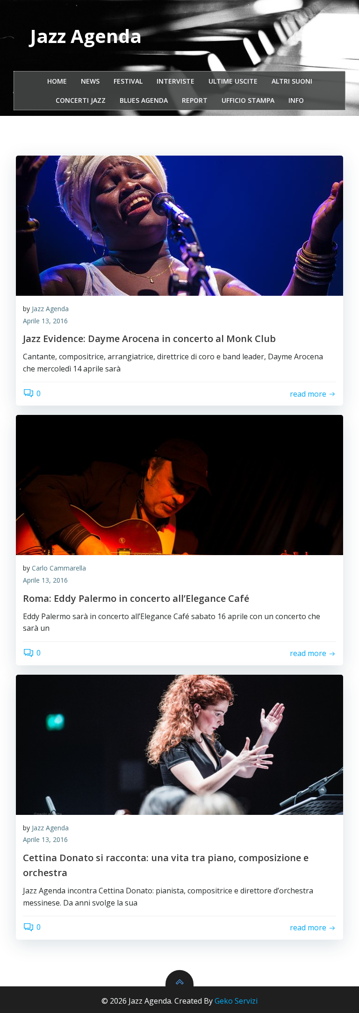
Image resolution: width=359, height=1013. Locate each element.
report (195, 100)
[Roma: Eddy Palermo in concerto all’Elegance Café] (179, 485)
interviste (175, 81)
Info (296, 100)
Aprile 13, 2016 (45, 320)
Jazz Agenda (50, 308)
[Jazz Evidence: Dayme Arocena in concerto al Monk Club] (179, 226)
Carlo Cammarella (59, 568)
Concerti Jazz (81, 100)
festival (128, 81)
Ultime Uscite (233, 81)
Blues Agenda (144, 100)
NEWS (90, 81)
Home (57, 81)
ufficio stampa (248, 100)
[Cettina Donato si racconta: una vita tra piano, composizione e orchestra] (179, 745)
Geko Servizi (236, 1001)
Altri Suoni (292, 81)
